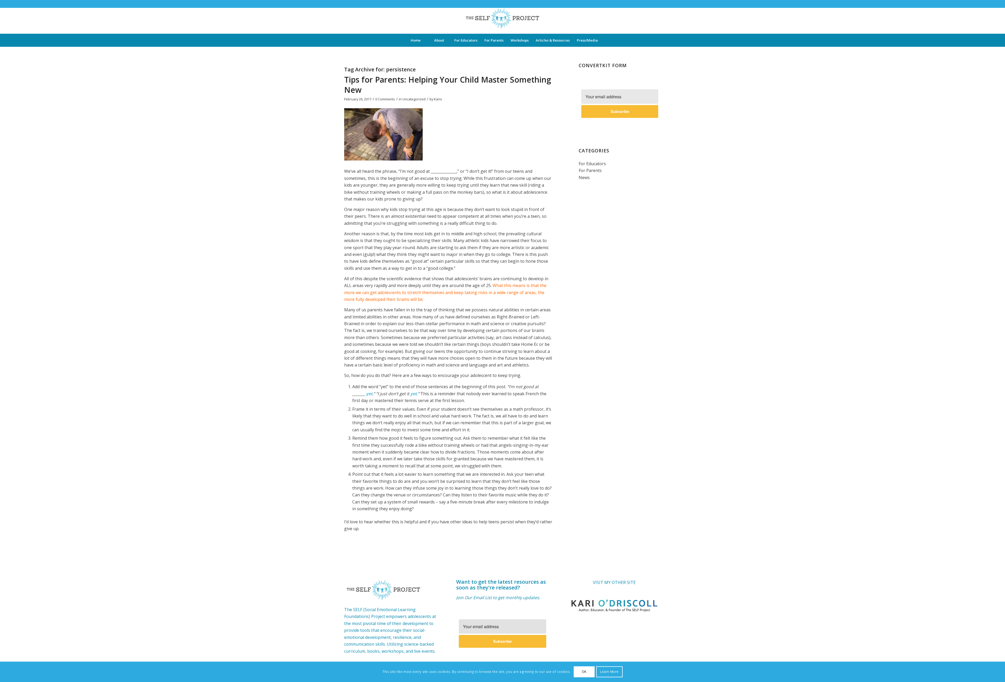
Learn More (609, 671)
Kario (438, 99)
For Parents (590, 170)
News (584, 177)
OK (584, 671)
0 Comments (385, 99)
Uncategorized (414, 99)
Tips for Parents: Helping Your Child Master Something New (447, 84)
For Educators (592, 164)
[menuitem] (415, 40)
